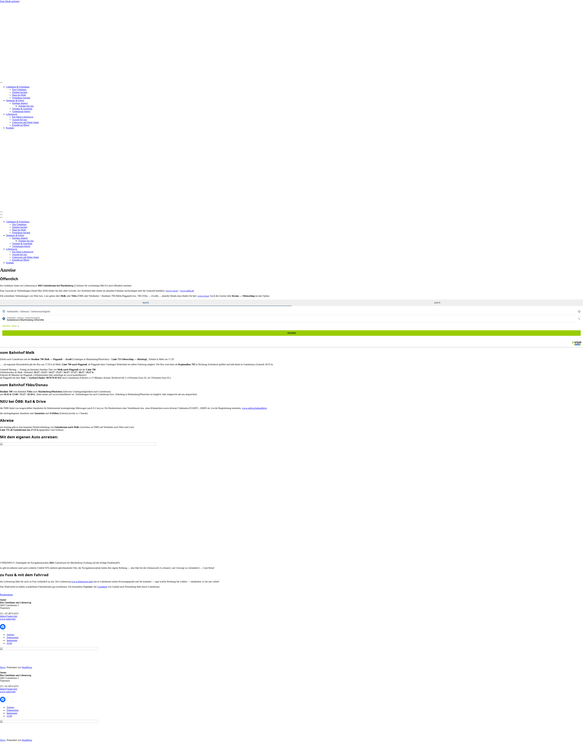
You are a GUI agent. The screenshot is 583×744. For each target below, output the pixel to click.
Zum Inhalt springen (9, 1)
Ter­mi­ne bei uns (26, 106)
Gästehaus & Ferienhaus (17, 87)
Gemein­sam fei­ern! (21, 111)
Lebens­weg (11, 114)
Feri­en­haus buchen (21, 97)
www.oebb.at (186, 290)
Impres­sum (12, 640)
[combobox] (291, 311)
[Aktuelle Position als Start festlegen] (579, 311)
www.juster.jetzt (7, 619)
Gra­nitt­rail (102, 586)
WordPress (27, 667)
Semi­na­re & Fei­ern (15, 100)
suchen (291, 333)
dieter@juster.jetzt (8, 616)
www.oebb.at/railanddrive (254, 408)
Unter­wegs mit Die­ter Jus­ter (25, 122)
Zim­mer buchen (19, 92)
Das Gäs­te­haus (19, 89)
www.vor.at (172, 290)
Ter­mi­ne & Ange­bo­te (22, 108)
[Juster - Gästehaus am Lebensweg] (86, 79)
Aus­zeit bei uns (19, 119)
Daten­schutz (13, 637)
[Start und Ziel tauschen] (579, 318)
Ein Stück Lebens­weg (22, 117)
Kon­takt (10, 128)
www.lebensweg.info (82, 581)
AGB (9, 643)
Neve (2, 667)
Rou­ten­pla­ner (6, 594)
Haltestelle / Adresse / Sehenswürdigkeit (28, 311)
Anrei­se (10, 634)
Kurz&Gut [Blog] (20, 125)
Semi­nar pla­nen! (20, 103)
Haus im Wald (19, 95)
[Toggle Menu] (1, 82)
